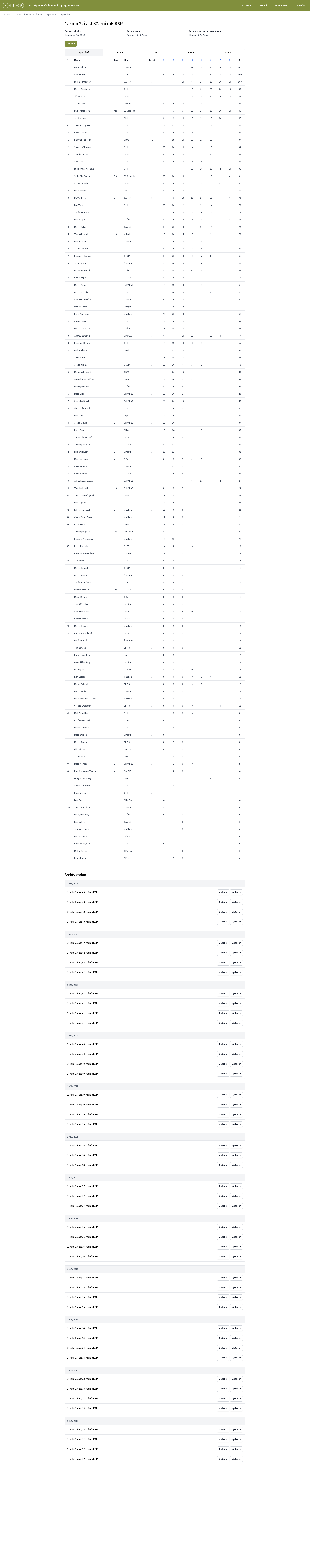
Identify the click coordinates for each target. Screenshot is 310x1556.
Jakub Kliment (81, 248)
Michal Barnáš (80, 851)
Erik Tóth (78, 205)
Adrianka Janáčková (83, 481)
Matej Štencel (80, 735)
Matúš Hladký (80, 640)
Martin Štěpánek (82, 89)
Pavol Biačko (80, 524)
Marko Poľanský (82, 684)
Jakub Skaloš (80, 423)
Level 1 (121, 52)
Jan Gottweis (80, 118)
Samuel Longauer (82, 125)
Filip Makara (80, 822)
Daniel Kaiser (80, 132)
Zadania (6, 14)
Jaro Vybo (79, 560)
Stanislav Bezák (81, 401)
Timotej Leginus (82, 531)
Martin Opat (80, 219)
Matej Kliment (80, 190)
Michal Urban (80, 241)
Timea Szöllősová (83, 807)
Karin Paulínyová (82, 843)
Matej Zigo (79, 394)
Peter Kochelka (81, 546)
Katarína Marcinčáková (85, 771)
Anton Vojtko (80, 321)
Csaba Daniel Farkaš (83, 517)
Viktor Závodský (82, 408)
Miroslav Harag (81, 459)
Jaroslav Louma (81, 829)
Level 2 (156, 52)
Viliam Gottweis (81, 589)
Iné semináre (280, 5)
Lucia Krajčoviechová (84, 169)
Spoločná (84, 52)
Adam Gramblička (82, 299)
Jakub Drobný (81, 263)
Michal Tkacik (80, 350)
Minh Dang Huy (81, 713)
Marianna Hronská (82, 372)
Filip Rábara (79, 749)
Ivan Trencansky (82, 328)
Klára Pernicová (81, 314)
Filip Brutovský (81, 452)
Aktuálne (246, 5)
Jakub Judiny (80, 365)
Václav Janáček (81, 183)
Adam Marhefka (81, 611)
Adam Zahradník (82, 335)
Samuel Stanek (81, 473)
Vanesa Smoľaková (83, 706)
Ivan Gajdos (79, 677)
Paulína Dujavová (82, 720)
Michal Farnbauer (82, 82)
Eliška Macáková (82, 111)
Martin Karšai (80, 691)
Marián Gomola (81, 836)
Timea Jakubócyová (84, 495)
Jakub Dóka (79, 756)
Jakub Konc (79, 103)
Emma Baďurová (82, 270)
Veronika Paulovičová (84, 379)
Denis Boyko (80, 793)
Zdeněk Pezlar (81, 154)
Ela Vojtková (80, 198)
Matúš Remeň (80, 597)
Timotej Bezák (81, 488)
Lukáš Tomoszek (82, 510)
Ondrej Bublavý (81, 386)
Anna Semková (81, 466)
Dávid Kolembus (82, 655)
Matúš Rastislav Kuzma (85, 698)
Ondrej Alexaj (80, 669)
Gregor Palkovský (82, 778)
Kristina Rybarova (82, 256)
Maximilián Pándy (82, 662)
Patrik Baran (80, 858)
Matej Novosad (81, 764)
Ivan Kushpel (80, 277)
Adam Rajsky (80, 74)
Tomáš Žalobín (81, 604)
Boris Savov (80, 430)
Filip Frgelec (80, 502)
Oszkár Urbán (80, 306)
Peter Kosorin (81, 618)
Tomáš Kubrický (82, 234)
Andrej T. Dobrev (82, 785)
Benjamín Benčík (82, 343)
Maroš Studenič (81, 727)
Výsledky (51, 14)
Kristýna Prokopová (83, 539)
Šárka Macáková (82, 176)
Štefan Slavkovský (83, 437)
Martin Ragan (80, 742)
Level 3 (192, 52)
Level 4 (227, 52)
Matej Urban (80, 67)
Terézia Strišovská (83, 582)
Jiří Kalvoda (79, 96)
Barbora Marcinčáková (85, 553)
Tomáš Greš (80, 647)
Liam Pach (79, 800)
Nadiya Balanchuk (82, 140)
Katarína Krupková (83, 633)
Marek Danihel (81, 568)
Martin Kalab (80, 285)
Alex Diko (78, 161)
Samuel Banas (81, 357)
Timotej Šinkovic (82, 444)
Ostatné (262, 5)
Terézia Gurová (81, 212)
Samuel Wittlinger (82, 147)
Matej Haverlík (81, 292)
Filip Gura (78, 415)
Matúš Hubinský (81, 814)
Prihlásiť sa (299, 5)
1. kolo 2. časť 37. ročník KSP (28, 14)
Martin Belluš (80, 227)
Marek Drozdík (81, 626)
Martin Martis (80, 575)
